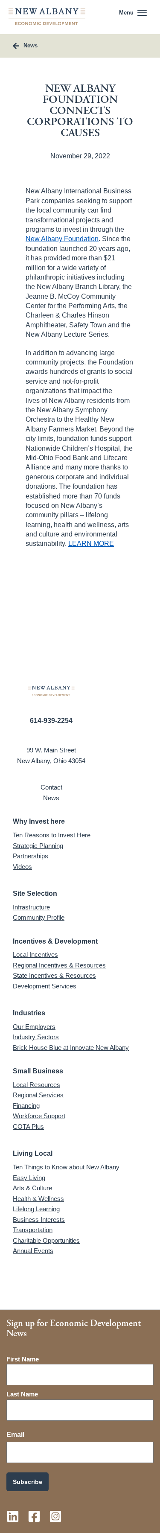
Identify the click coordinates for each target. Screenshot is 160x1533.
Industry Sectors (36, 1036)
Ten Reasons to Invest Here (51, 835)
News (51, 797)
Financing (26, 1105)
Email (15, 1434)
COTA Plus (28, 1126)
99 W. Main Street (51, 750)
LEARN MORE (91, 543)
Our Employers (34, 1026)
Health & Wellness (38, 1198)
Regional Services (38, 1095)
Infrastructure (31, 907)
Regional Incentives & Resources (59, 965)
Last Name (22, 1394)
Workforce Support (39, 1115)
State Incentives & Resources (54, 975)
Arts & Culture (32, 1188)
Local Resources (36, 1084)
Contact (51, 787)
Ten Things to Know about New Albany (66, 1167)
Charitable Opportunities (46, 1240)
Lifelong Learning (36, 1208)
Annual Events (33, 1250)
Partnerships (30, 856)
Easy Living (29, 1177)
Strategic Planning (38, 845)
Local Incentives (35, 954)
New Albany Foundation (62, 238)
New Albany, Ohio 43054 (51, 760)
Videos (22, 866)
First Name (22, 1359)
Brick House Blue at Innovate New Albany (71, 1047)
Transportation (32, 1229)
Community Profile (38, 917)
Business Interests (39, 1219)
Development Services (44, 986)
